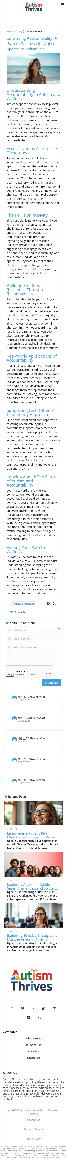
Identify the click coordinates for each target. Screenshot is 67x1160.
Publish (53, 683)
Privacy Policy (33, 1139)
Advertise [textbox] (33, 1051)
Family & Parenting (24, 603)
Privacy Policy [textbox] (33, 1038)
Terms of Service (33, 1129)
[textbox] (33, 1032)
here (57, 1157)
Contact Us (33, 1120)
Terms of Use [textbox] (33, 1045)
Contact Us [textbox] (33, 1058)
